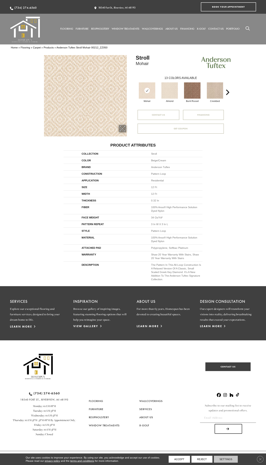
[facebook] (218, 395)
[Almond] (170, 90)
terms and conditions (82, 460)
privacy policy (52, 460)
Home (14, 47)
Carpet (37, 47)
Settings (225, 459)
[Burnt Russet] (192, 90)
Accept (179, 459)
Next (227, 87)
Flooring (25, 47)
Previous (134, 87)
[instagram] (225, 395)
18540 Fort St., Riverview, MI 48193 (117, 7)
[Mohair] (147, 90)
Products (49, 47)
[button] (228, 6)
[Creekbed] (215, 90)
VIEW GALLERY (85, 326)
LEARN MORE (21, 326)
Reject (202, 459)
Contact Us (158, 114)
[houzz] (231, 395)
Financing (203, 114)
